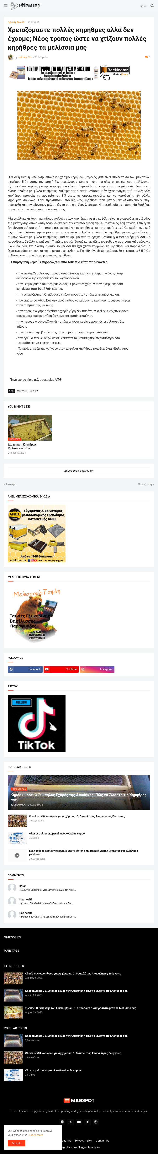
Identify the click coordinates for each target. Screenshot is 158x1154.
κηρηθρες (33, 22)
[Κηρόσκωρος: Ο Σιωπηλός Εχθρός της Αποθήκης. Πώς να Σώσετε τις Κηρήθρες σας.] (13, 995)
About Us (65, 1140)
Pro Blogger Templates (86, 1147)
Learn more (36, 1134)
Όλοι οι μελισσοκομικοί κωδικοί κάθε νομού (57, 833)
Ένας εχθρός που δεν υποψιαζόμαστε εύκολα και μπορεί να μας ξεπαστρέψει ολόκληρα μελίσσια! (83, 852)
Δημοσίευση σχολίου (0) (79, 470)
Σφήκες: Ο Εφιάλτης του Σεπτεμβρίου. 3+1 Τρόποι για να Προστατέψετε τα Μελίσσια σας (80, 1008)
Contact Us (102, 1140)
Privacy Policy (83, 1140)
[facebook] (62, 1122)
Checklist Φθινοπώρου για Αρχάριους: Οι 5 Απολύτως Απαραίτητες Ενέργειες (77, 816)
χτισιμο (34, 390)
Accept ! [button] (16, 1143)
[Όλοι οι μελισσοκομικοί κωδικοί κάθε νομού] (17, 838)
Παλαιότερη (145, 484)
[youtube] (79, 1122)
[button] (5, 6)
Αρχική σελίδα (16, 22)
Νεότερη (11, 484)
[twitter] (70, 1122)
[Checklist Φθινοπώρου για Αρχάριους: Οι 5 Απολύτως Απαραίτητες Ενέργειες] (17, 821)
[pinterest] (96, 1122)
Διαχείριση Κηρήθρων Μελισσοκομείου (22, 446)
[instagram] (87, 1122)
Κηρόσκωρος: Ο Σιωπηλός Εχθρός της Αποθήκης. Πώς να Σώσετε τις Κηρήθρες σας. (76, 990)
